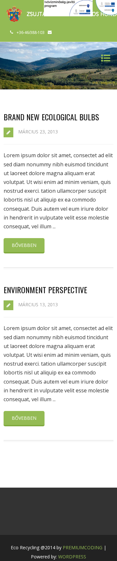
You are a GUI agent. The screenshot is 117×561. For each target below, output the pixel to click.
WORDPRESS (72, 556)
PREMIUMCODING (82, 547)
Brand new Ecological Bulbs (51, 117)
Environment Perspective (45, 290)
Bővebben (24, 245)
